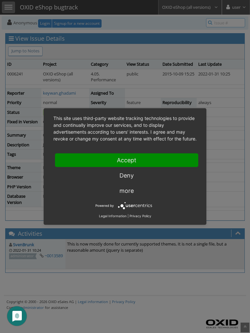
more (126, 190)
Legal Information (113, 216)
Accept (126, 160)
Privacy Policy (140, 216)
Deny (126, 175)
